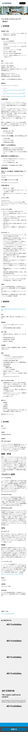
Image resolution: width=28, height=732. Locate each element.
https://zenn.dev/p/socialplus (17, 96)
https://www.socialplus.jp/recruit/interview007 (13, 93)
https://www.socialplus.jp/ (6, 613)
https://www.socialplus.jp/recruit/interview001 (13, 90)
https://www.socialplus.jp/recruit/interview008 (11, 574)
